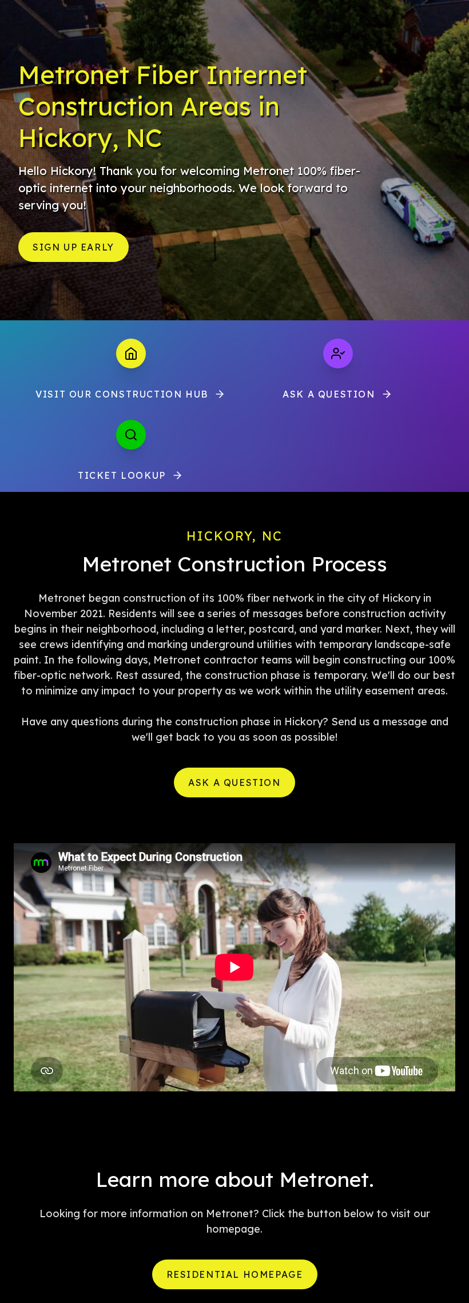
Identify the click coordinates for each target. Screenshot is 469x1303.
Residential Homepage (234, 1274)
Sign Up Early (73, 247)
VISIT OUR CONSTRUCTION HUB (121, 394)
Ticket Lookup (122, 475)
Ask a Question (329, 394)
